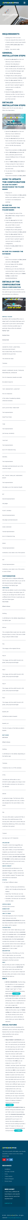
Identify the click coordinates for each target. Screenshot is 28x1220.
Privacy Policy (10, 1217)
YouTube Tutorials (9, 1171)
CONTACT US (8, 1203)
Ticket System (8, 1176)
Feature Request (9, 1178)
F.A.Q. (6, 1174)
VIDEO (17, 993)
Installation (7, 1169)
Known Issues (8, 1181)
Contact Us (18, 1217)
